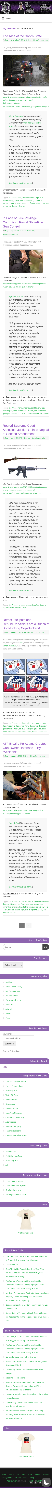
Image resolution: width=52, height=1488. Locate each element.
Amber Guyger (27, 408)
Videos (37, 1475)
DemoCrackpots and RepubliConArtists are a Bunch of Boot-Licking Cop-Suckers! (26, 624)
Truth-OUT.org (11, 1095)
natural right (19, 910)
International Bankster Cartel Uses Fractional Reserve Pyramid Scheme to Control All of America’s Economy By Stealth (25, 1386)
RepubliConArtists (24, 731)
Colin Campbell (16, 116)
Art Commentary (37, 632)
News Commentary (40, 40)
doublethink (43, 726)
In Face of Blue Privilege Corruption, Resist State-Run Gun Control (23, 222)
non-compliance (31, 910)
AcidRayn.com (12, 1481)
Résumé (17, 1477)
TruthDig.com (11, 1090)
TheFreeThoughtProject (15, 1081)
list (40, 907)
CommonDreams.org (14, 1117)
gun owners (34, 904)
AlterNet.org (10, 1122)
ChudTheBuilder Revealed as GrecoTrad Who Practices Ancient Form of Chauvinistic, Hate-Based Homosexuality (25, 1273)
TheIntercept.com (13, 1130)
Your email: (7, 1033)
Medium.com (11, 1099)
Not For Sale (10, 1151)
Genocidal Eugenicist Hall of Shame (21, 1357)
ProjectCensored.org (14, 1086)
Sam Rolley (14, 823)
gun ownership (40, 411)
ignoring (15, 907)
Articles (8, 982)
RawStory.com (11, 1108)
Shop (32, 1477)
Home (3, 1475)
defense (21, 411)
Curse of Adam (12, 1264)
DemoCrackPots (9, 726)
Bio (17, 1475)
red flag (12, 206)
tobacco (12, 912)
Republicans (12, 731)
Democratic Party (22, 726)
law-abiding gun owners (28, 907)
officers (32, 203)
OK (44, 947)
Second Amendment (31, 413)
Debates (9, 1004)
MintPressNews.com (14, 1113)
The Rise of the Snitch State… (24, 36)
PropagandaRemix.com (15, 1194)
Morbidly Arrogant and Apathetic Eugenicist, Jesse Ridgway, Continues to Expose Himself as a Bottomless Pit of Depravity (27, 1297)
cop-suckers (36, 723)
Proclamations (11, 995)
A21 (7, 1165)
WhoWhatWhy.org (13, 1126)
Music (8, 1013)
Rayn (7, 40)
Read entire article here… (20, 183)
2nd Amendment (15, 198)
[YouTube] (40, 1483)
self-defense (20, 206)
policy (40, 910)
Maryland (6, 203)
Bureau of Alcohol (42, 901)
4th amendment (28, 198)
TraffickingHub (11, 1160)
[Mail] (31, 1483)
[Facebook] (35, 1483)
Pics (23, 1475)
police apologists (30, 729)
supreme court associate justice (14, 608)
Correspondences (13, 1000)
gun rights (7, 413)
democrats (34, 726)
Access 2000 (26, 901)
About (11, 1475)
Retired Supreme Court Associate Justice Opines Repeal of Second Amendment (26, 430)
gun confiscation (26, 200)
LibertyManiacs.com (14, 1181)
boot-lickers (26, 723)
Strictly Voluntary (10, 646)
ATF (33, 901)
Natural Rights (22, 203)
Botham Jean (7, 411)
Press (7, 1018)
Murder (13, 203)
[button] (46, 1482)
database (6, 904)
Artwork (8, 1009)
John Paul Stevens (39, 605)
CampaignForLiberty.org (16, 1135)
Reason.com (10, 1104)
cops (37, 198)
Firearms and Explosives (19, 904)
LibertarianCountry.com (15, 1185)
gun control (37, 200)
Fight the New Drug (13, 1156)
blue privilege (39, 408)
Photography (6, 1477)
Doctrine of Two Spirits (15, 1377)
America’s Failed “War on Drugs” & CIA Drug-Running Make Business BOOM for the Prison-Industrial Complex (25, 1414)
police (38, 203)
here (21, 642)
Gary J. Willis (14, 200)
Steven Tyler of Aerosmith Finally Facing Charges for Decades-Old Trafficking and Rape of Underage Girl (27, 1317)
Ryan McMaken (16, 296)
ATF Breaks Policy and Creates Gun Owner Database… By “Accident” (24, 748)
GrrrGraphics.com (13, 1190)
